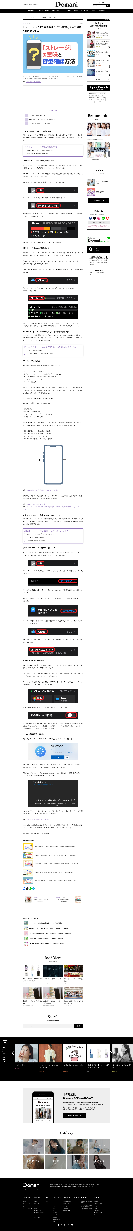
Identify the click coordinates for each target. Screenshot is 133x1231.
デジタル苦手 (29, 81)
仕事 (46, 1203)
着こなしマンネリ (99, 95)
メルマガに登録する (75, 1115)
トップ (24, 17)
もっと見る (99, 79)
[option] (26, 1058)
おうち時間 (98, 101)
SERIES (93, 11)
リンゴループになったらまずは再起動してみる (40, 353)
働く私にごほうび (101, 97)
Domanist (92, 101)
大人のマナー (92, 99)
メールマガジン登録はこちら (99, 222)
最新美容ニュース (37, 1210)
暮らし (54, 1201)
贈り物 (54, 1221)
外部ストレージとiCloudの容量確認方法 (38, 153)
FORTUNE (84, 11)
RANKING (101, 11)
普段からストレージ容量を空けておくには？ (39, 123)
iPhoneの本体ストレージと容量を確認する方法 (40, 150)
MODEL (76, 11)
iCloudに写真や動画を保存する (36, 537)
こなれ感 (92, 95)
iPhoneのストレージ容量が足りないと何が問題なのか (41, 119)
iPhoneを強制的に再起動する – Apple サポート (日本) (43, 490)
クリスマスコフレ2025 (39, 1212)
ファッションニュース (27, 1208)
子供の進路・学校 (66, 1210)
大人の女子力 (92, 97)
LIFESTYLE (56, 11)
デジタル (31, 17)
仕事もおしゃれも (102, 93)
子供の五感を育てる (67, 1201)
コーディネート (26, 1201)
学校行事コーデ (66, 1203)
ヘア (35, 1206)
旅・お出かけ (55, 1212)
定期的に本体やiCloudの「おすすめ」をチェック (40, 534)
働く (27, 17)
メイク (35, 1201)
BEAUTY (40, 11)
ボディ (35, 1208)
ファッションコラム (27, 1203)
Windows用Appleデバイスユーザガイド (39, 819)
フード (54, 1203)
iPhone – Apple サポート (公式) (36, 504)
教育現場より (65, 1206)
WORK (47, 11)
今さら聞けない (37, 81)
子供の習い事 (65, 1208)
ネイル (35, 1214)
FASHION (31, 11)
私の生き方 (55, 1217)
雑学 (46, 1201)
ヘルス (54, 1208)
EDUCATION (67, 11)
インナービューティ (38, 1217)
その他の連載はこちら (99, 200)
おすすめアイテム (26, 1206)
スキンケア (36, 1203)
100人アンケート (56, 1219)
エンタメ (54, 1206)
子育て (54, 1210)
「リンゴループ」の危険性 (34, 350)
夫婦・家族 (55, 1214)
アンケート (98, 248)
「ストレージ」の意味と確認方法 (36, 115)
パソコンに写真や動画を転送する (36, 540)
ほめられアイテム (101, 99)
